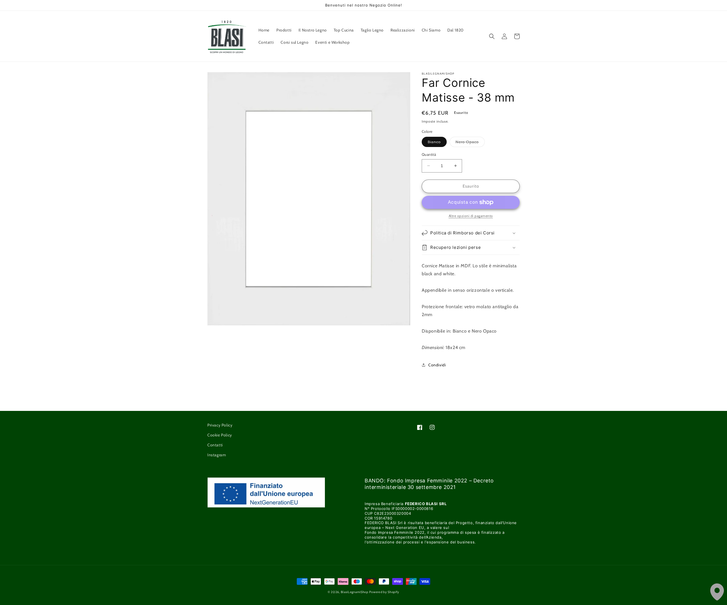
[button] (492, 36)
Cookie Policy (219, 435)
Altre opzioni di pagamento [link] (471, 216)
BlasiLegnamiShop (354, 592)
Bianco (437, 143)
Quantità (429, 154)
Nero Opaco (470, 143)
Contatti (215, 445)
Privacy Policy (219, 425)
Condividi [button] (437, 364)
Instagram (216, 454)
